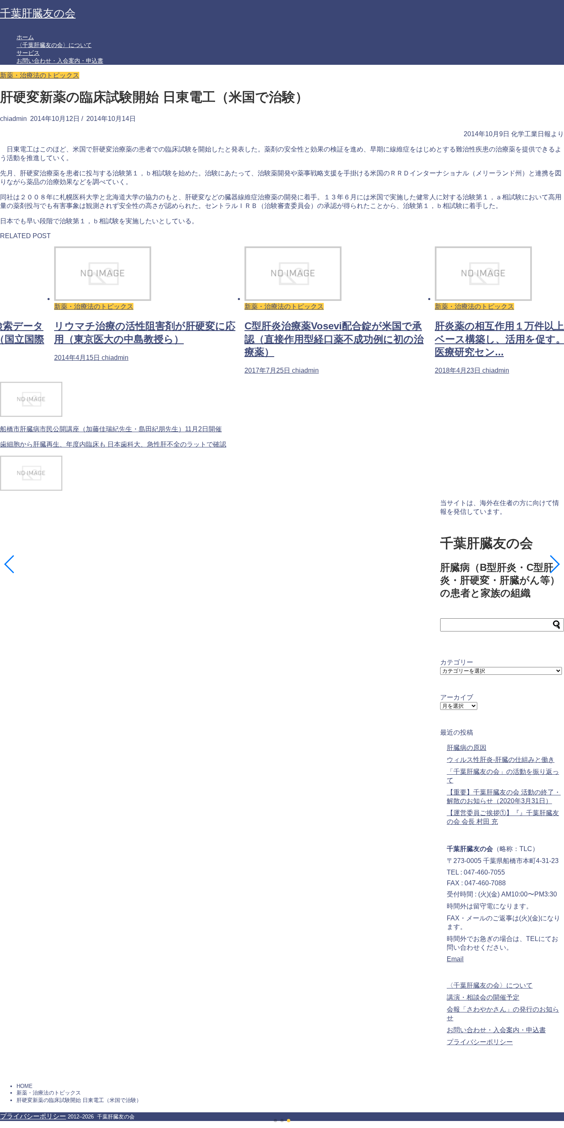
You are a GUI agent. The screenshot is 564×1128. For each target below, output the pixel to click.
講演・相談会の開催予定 (483, 997)
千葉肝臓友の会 (38, 13)
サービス (28, 53)
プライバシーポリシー (480, 1041)
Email (455, 958)
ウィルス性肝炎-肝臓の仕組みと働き (501, 759)
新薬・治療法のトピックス (39, 75)
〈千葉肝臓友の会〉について (54, 45)
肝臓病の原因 (466, 747)
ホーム (25, 37)
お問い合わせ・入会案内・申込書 (60, 60)
